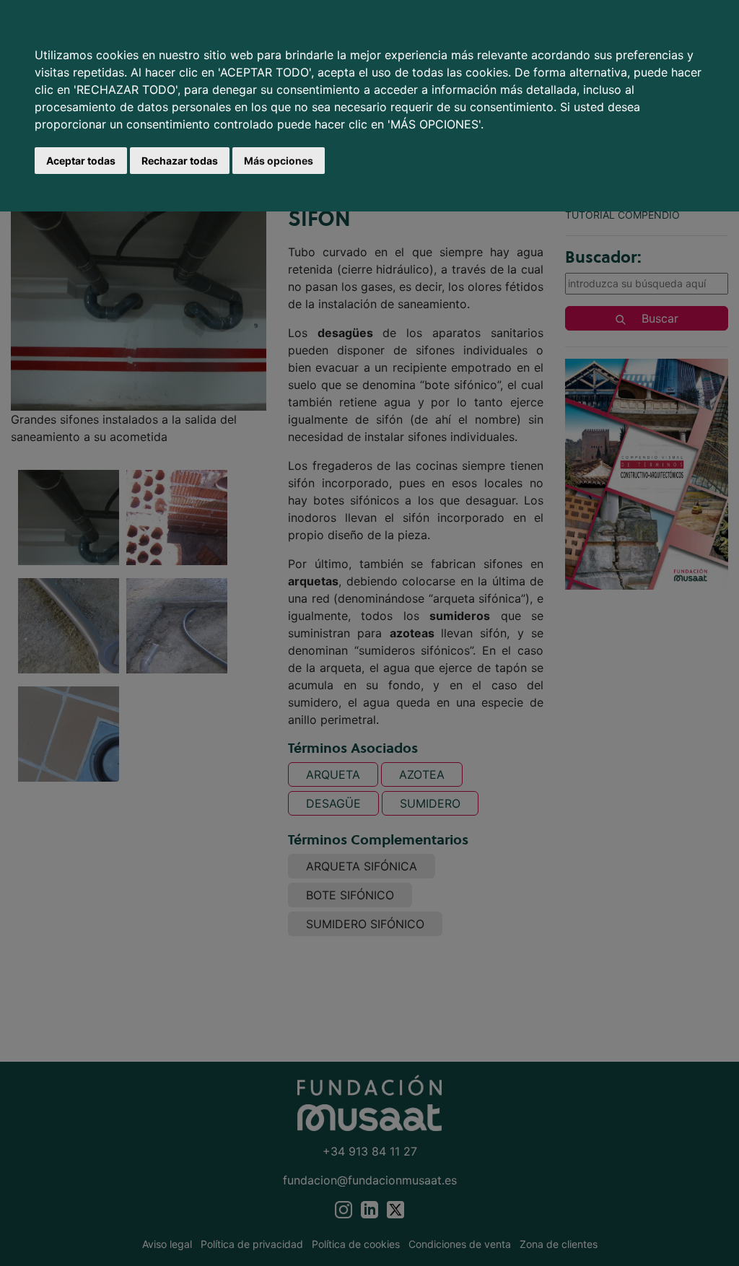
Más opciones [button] (278, 160)
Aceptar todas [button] (80, 160)
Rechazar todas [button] (179, 160)
